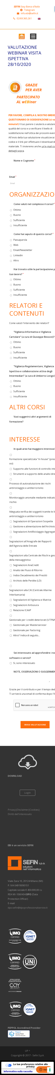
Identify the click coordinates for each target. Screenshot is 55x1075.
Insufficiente (20, 225)
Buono (17, 215)
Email (12, 176)
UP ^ (27, 1050)
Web (15, 245)
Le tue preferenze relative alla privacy (30, 1065)
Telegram (29, 10)
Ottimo (17, 209)
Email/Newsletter (22, 250)
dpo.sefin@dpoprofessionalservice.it (28, 907)
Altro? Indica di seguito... (26, 635)
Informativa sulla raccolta (18, 1071)
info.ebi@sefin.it (29, 13)
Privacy (12, 809)
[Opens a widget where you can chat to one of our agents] (44, 1070)
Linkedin (18, 255)
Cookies (34, 809)
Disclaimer (22, 809)
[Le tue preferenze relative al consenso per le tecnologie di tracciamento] (50, 1070)
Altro (16, 260)
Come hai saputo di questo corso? (32, 234)
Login (27, 792)
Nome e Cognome (22, 160)
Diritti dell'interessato (20, 814)
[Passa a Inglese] (39, 18)
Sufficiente (19, 220)
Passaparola (20, 239)
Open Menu (33, 36)
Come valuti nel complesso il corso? (32, 204)
